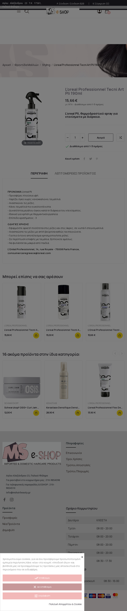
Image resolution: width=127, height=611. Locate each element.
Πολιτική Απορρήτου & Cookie (65, 604)
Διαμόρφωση (42, 596)
